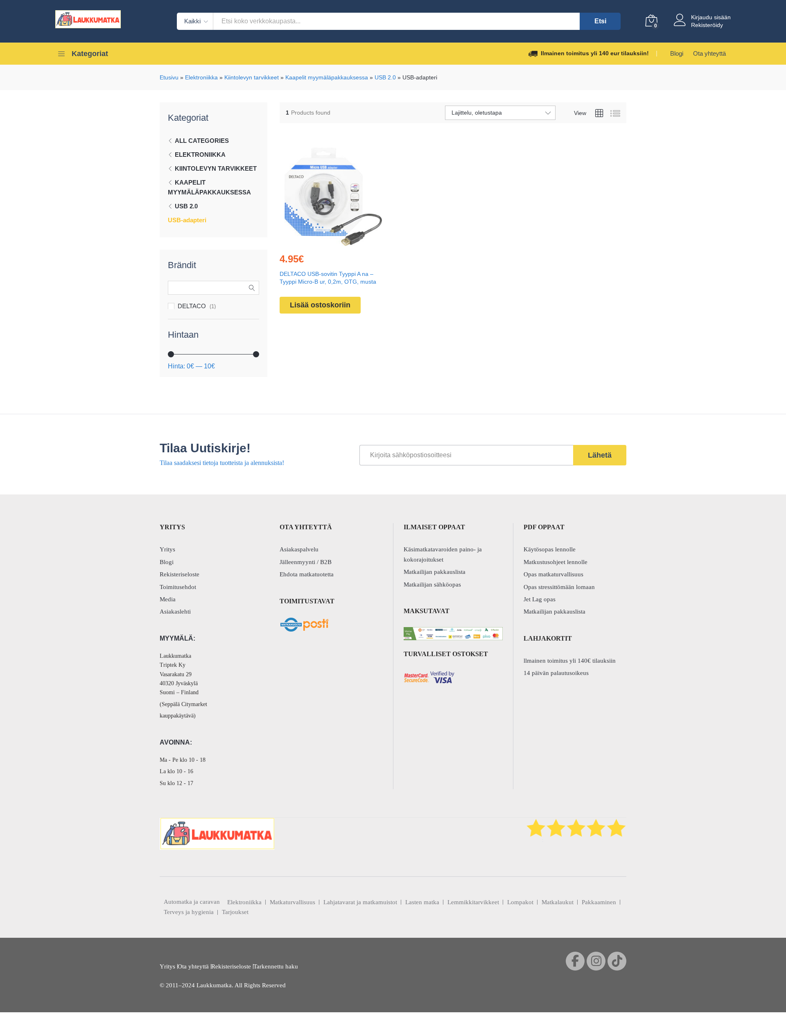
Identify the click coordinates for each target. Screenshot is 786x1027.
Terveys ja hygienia (189, 912)
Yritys (167, 549)
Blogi (676, 53)
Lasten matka (422, 902)
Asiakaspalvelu (299, 549)
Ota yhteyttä (709, 53)
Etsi (600, 21)
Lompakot (520, 902)
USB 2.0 (385, 77)
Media (168, 599)
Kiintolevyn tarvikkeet (251, 77)
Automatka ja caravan (192, 901)
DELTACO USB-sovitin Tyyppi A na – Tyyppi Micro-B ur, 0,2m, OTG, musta (328, 277)
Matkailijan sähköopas (432, 584)
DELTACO (192, 305)
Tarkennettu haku (275, 966)
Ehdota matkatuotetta (307, 574)
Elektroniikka (201, 77)
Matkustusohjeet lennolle (555, 562)
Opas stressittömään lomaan (559, 587)
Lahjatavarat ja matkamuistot (360, 902)
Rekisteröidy (707, 25)
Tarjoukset (235, 912)
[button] (314, 241)
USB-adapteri (187, 220)
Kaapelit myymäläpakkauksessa (326, 77)
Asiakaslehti (175, 611)
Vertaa (352, 241)
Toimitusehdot (178, 587)
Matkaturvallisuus (292, 902)
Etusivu (169, 77)
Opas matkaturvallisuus (553, 574)
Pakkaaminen (599, 902)
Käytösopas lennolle (550, 549)
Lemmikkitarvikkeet (473, 902)
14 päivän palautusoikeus (556, 673)
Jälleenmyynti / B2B (306, 562)
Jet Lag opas (540, 599)
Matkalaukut (558, 902)
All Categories (202, 140)
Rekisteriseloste (179, 574)
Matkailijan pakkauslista (434, 572)
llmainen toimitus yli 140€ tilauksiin (570, 660)
